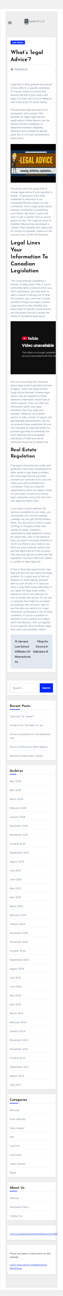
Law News (18, 42)
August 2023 (17, 1075)
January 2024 (17, 1031)
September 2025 (19, 852)
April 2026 (15, 790)
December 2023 (19, 1040)
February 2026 (18, 808)
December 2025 (19, 825)
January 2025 (17, 924)
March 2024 (16, 1013)
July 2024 (15, 977)
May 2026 (15, 781)
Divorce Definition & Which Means (29, 746)
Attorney (14, 1110)
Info (12, 1136)
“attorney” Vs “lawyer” (22, 716)
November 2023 (19, 1049)
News (13, 1172)
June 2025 (16, 879)
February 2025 (18, 915)
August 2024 (17, 968)
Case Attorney (18, 1119)
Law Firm (15, 1145)
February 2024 (18, 1022)
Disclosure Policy (19, 1207)
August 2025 (17, 861)
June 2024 (16, 986)
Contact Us (16, 1215)
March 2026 (16, 799)
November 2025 (19, 834)
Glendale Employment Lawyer (26, 755)
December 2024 (19, 932)
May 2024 (15, 995)
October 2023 (18, 1057)
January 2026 (17, 816)
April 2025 (15, 897)
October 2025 (18, 843)
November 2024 (19, 941)
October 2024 (18, 950)
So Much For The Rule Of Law (26, 725)
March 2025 (16, 906)
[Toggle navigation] (10, 23)
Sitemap (14, 1198)
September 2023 (19, 1066)
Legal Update (17, 1163)
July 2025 (15, 870)
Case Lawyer (17, 1128)
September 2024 (19, 959)
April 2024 (15, 1004)
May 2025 (15, 888)
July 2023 (15, 1084)
